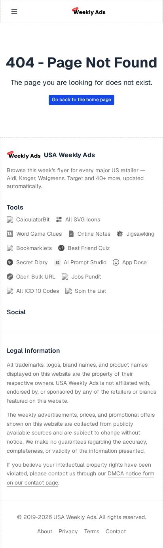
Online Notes (94, 233)
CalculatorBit (32, 219)
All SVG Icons (82, 219)
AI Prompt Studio (85, 262)
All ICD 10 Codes (37, 290)
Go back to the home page (81, 99)
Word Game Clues (39, 233)
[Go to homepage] (89, 11)
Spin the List (90, 290)
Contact (116, 531)
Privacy (68, 531)
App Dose (134, 262)
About (44, 531)
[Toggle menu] (14, 11)
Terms (91, 531)
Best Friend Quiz (89, 248)
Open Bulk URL (35, 276)
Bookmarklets (34, 248)
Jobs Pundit (86, 276)
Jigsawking (140, 233)
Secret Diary (32, 262)
